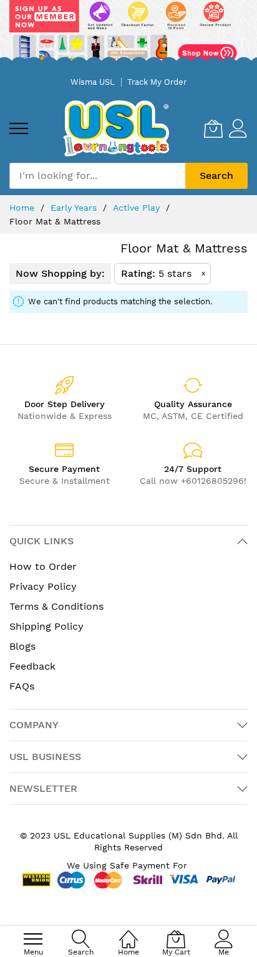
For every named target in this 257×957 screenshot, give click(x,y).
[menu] (18, 128)
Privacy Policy (43, 586)
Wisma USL (92, 82)
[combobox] (97, 176)
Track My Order (157, 82)
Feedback (32, 666)
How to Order (43, 566)
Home (23, 208)
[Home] (128, 932)
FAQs (21, 686)
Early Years (75, 208)
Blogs (22, 646)
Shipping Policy (46, 626)
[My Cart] (213, 128)
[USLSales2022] (128, 35)
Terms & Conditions (56, 606)
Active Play (138, 208)
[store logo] (116, 128)
